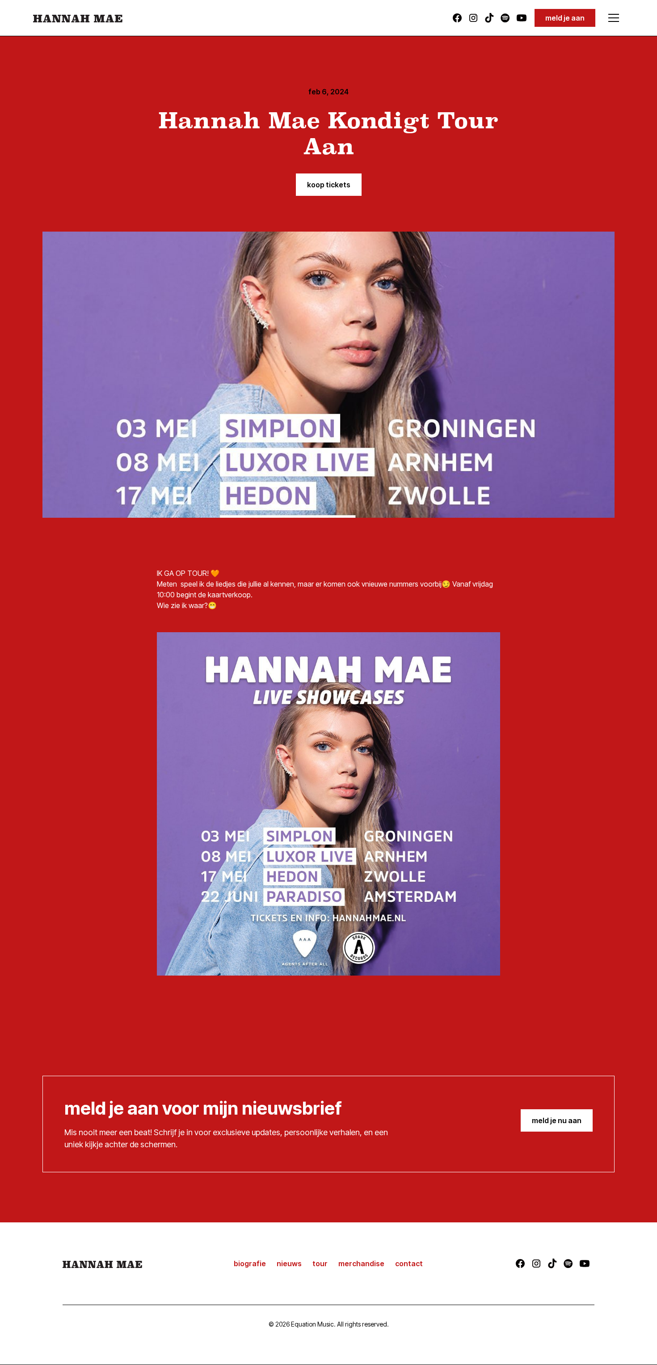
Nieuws (289, 1263)
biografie (250, 1263)
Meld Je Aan (565, 17)
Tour (320, 1263)
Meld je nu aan (556, 1120)
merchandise (361, 1263)
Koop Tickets (328, 184)
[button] (613, 18)
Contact (409, 1263)
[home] (77, 18)
